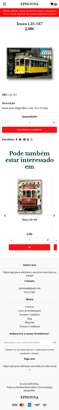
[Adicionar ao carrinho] (29, 247)
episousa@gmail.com (29, 288)
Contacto (29, 306)
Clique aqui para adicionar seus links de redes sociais (29, 368)
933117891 (29, 292)
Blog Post (29, 322)
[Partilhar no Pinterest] (24, 139)
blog (29, 318)
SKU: (5, 94)
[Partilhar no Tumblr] (28, 139)
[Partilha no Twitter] (20, 139)
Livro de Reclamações (29, 310)
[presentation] (5, 215)
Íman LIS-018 (29, 219)
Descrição (8, 103)
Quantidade (29, 116)
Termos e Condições (29, 314)
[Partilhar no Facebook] (16, 139)
